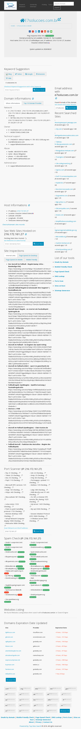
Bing (10, 74)
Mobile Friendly (31, 260)
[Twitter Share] (36, 31)
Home (13, 26)
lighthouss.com (10, 632)
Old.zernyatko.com (62, 208)
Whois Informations (13, 103)
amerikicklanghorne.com (13, 651)
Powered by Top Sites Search (30, 726)
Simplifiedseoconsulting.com (66, 221)
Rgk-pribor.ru (60, 202)
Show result (39, 90)
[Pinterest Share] (42, 31)
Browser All (11, 680)
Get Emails (72, 108)
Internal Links (11, 255)
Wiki (9, 78)
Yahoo (19, 74)
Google (30, 74)
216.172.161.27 (22, 211)
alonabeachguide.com (12, 655)
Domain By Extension (33, 6)
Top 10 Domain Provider (33, 103)
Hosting (44, 4)
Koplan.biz (59, 183)
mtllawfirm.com (10, 674)
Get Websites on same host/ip (15, 240)
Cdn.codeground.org (63, 163)
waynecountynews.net (12, 660)
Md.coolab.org (61, 236)
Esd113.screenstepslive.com (66, 176)
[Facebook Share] (29, 31)
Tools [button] (50, 4)
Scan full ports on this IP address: (16, 528)
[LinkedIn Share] (39, 31)
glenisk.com (9, 637)
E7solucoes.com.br (24, 26)
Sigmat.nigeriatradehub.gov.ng (66, 230)
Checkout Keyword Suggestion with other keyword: (22, 86)
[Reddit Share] (48, 31)
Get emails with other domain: (65, 104)
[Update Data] (32, 98)
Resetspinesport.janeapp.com (66, 122)
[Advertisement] (28, 183)
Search (57, 7)
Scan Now (39, 244)
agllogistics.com (10, 641)
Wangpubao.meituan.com (65, 150)
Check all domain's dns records (14, 224)
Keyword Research (22, 6)
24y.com (59, 129)
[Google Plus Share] (33, 31)
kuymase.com (9, 665)
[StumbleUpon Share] (45, 31)
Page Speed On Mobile (14, 260)
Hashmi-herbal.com (63, 243)
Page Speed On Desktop (28, 255)
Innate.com (60, 215)
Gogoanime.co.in (62, 195)
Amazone (41, 74)
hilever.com (9, 646)
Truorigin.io (60, 157)
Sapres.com (60, 170)
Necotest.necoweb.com (64, 189)
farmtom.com (9, 669)
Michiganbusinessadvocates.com (66, 135)
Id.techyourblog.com (63, 249)
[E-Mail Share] (51, 31)
